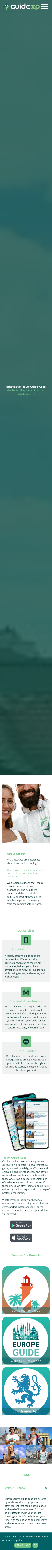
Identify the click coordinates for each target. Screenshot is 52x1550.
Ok (35, 1545)
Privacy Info (22, 1545)
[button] (26, 1290)
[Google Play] (21, 1225)
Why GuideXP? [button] (17, 1488)
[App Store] (21, 1238)
